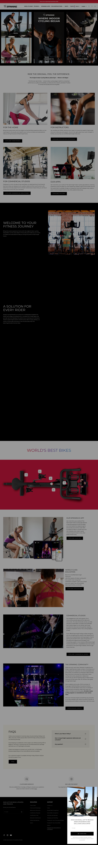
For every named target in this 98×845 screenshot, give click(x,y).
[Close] (94, 789)
